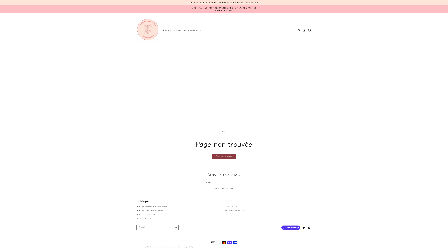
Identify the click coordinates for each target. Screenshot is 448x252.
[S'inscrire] (242, 182)
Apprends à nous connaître (234, 211)
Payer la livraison (231, 207)
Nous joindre (229, 215)
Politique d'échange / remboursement (149, 211)
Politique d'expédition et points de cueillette (152, 207)
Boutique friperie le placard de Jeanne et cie (154, 247)
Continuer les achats (224, 156)
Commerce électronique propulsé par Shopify (180, 247)
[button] (167, 30)
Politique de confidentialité (146, 215)
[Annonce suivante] (310, 2)
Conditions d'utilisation (144, 219)
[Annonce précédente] (137, 2)
